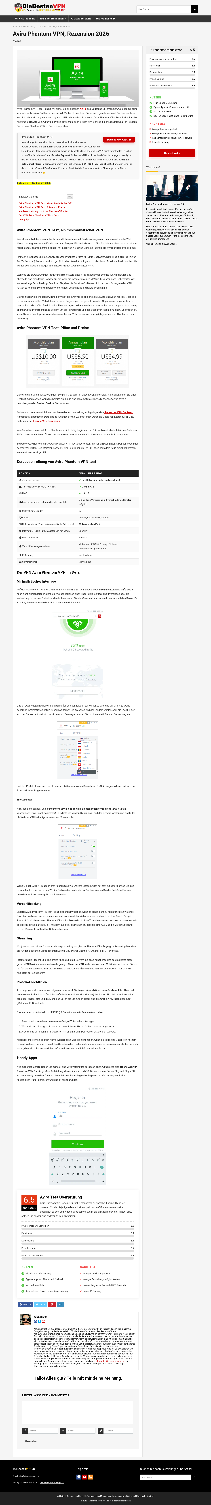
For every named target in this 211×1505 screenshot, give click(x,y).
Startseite (17, 27)
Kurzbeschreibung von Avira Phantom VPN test (44, 211)
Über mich (140, 1496)
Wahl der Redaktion (52, 18)
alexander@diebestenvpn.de (110, 1361)
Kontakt (150, 1496)
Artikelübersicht (81, 18)
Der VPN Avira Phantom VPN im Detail (39, 215)
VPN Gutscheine (25, 18)
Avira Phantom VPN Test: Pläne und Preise (42, 207)
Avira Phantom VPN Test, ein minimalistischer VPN (46, 203)
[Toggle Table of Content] (70, 196)
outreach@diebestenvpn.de (52, 1482)
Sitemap (131, 1496)
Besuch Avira (172, 153)
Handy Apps (25, 219)
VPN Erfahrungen (30, 27)
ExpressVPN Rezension (46, 421)
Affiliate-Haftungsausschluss (70, 1496)
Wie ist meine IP (105, 18)
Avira (83, 108)
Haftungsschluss (92, 1496)
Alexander (17, 41)
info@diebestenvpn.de (29, 1476)
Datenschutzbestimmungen (113, 1496)
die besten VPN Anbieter (118, 412)
